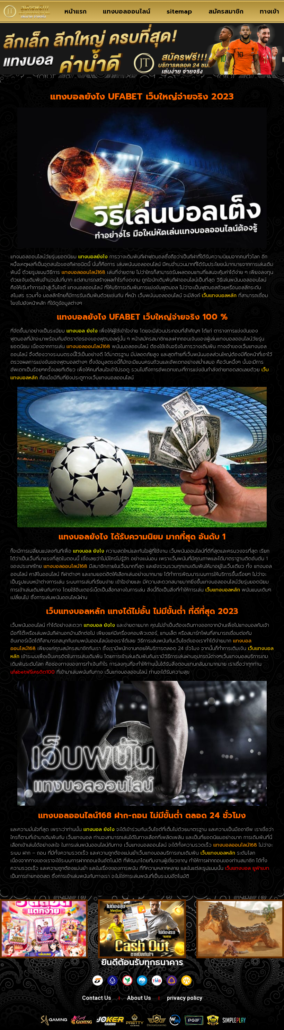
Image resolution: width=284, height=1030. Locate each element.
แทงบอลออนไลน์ (126, 11)
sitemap (179, 11)
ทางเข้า (269, 11)
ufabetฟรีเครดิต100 (32, 672)
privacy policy (184, 998)
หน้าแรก (75, 11)
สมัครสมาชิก (225, 11)
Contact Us (96, 998)
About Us (139, 998)
